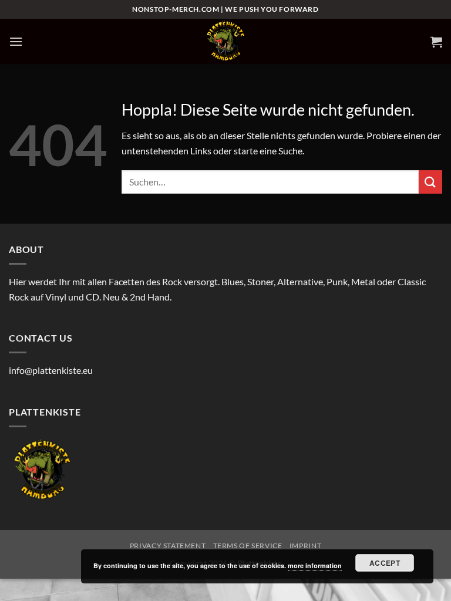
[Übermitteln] (430, 181)
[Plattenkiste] (225, 41)
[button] (16, 41)
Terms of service (247, 545)
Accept (384, 563)
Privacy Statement (168, 545)
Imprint (305, 545)
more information (315, 565)
